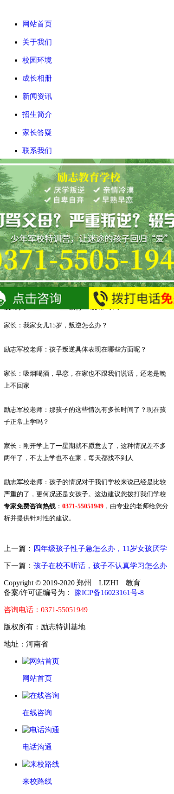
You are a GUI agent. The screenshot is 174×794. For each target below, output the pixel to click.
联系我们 (37, 150)
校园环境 (37, 60)
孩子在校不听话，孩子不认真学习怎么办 (100, 566)
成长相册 (37, 78)
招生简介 (37, 114)
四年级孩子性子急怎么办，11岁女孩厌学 (100, 548)
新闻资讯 (37, 96)
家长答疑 (37, 132)
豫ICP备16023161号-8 (108, 592)
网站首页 (37, 24)
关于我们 (37, 42)
